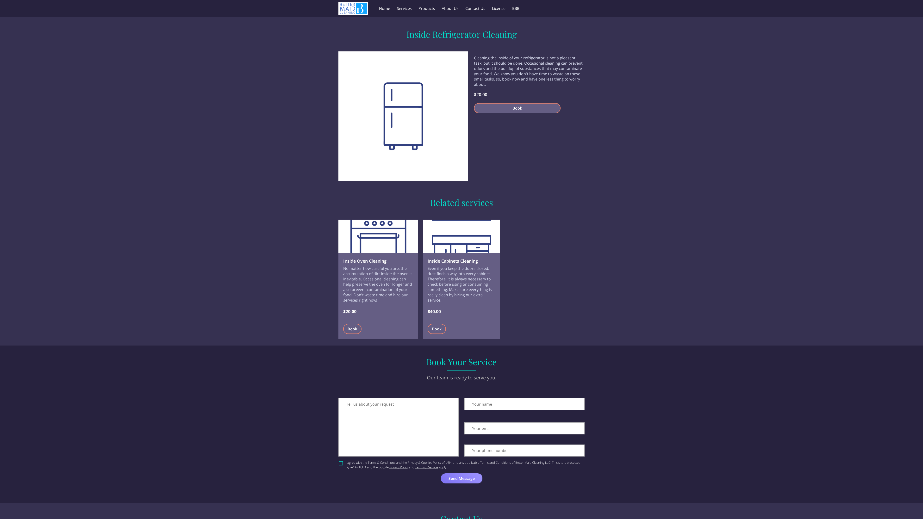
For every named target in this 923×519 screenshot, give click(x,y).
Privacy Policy (398, 467)
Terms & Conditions (381, 462)
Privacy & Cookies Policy (424, 462)
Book (517, 108)
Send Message (462, 478)
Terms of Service (426, 467)
